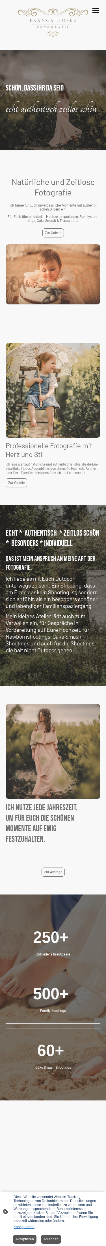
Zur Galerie (53, 233)
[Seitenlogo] (53, 23)
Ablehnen (51, 1239)
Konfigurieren (24, 1227)
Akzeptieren (25, 1239)
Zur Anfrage (53, 872)
